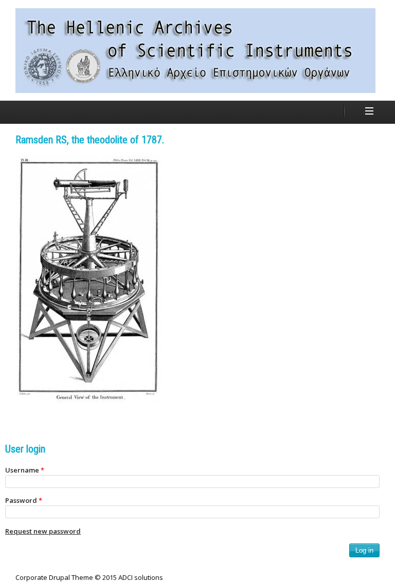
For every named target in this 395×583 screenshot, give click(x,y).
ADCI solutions (140, 577)
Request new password (43, 531)
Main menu (369, 111)
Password (23, 500)
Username (24, 470)
